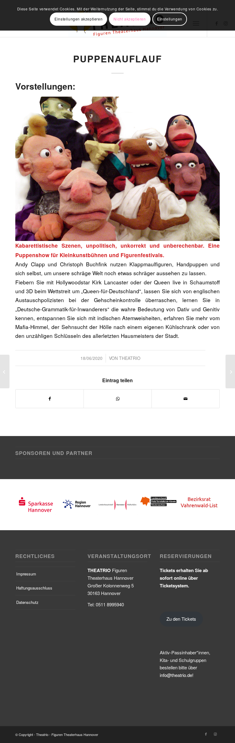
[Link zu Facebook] (206, 733)
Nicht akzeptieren (130, 18)
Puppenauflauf (117, 58)
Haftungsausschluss (34, 588)
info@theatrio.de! (176, 675)
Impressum (26, 574)
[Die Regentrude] (4, 371)
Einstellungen (169, 18)
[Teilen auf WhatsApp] (117, 399)
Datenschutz (27, 602)
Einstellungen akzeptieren (78, 18)
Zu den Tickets (181, 618)
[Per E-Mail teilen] (185, 399)
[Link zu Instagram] (215, 733)
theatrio (129, 358)
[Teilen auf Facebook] (50, 399)
